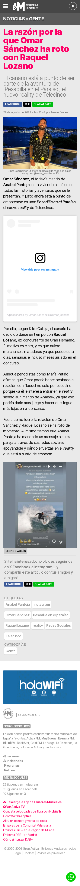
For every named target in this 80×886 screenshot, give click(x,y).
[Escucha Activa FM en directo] (73, 6)
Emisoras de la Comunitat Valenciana (27, 825)
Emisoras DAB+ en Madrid (20, 835)
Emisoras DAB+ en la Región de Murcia (28, 830)
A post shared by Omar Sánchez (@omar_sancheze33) (42, 314)
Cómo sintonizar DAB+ (18, 839)
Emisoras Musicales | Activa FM (28, 6)
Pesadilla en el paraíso (50, 615)
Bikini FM (9, 743)
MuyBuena (49, 738)
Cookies (29, 853)
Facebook (13, 104)
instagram (41, 604)
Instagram (43, 567)
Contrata (17, 816)
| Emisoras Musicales (45, 848)
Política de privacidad (51, 853)
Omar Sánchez (17, 615)
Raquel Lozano (17, 625)
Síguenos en (22, 784)
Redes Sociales (58, 625)
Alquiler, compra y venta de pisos (25, 821)
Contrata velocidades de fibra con (32, 811)
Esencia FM (66, 738)
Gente (36, 18)
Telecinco (13, 636)
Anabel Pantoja (18, 604)
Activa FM (33, 738)
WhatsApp (43, 104)
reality (38, 625)
